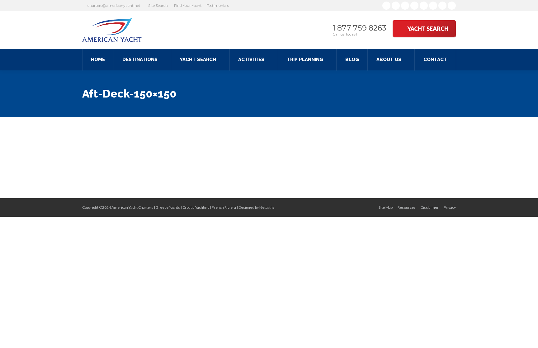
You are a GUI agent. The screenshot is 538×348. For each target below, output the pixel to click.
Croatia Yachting (195, 207)
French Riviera (224, 207)
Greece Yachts (168, 207)
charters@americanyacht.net (113, 5)
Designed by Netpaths (256, 207)
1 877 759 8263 (359, 27)
